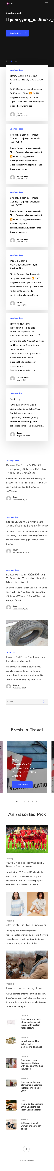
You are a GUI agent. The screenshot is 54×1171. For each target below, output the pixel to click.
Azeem (16, 685)
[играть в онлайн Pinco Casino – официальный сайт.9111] (27, 154)
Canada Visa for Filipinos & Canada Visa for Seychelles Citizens (24, 769)
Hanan (19, 113)
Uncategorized (16, 70)
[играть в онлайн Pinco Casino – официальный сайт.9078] (27, 217)
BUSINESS (10, 653)
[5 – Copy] (27, 414)
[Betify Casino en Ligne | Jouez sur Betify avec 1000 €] (27, 93)
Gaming (9, 859)
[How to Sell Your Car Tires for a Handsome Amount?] (27, 633)
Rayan (19, 433)
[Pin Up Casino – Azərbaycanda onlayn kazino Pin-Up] (27, 280)
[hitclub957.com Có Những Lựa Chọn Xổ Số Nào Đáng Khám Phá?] (27, 535)
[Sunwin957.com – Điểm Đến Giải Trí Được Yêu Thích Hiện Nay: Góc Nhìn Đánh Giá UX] (27, 590)
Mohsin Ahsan (23, 176)
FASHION (10, 921)
